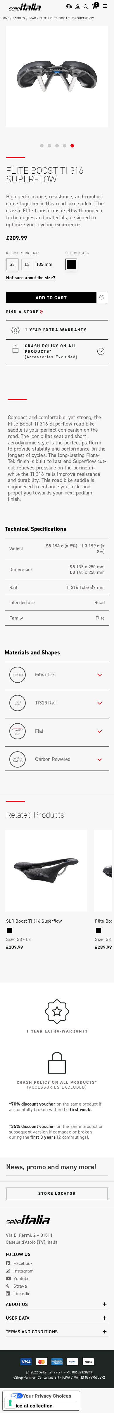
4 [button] (64, 145)
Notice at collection (30, 1406)
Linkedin (21, 1293)
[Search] (86, 7)
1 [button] (42, 145)
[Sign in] (77, 7)
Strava (19, 1286)
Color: (77, 253)
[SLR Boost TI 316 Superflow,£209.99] (46, 870)
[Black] (9, 930)
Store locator (57, 1193)
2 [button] (49, 145)
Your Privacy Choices (47, 1396)
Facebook (22, 1263)
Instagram (23, 1271)
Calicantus (46, 1377)
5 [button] (72, 145)
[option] (57, 76)
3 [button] (57, 145)
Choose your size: (22, 253)
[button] (64, 351)
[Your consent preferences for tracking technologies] (10, 1402)
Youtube (21, 1278)
